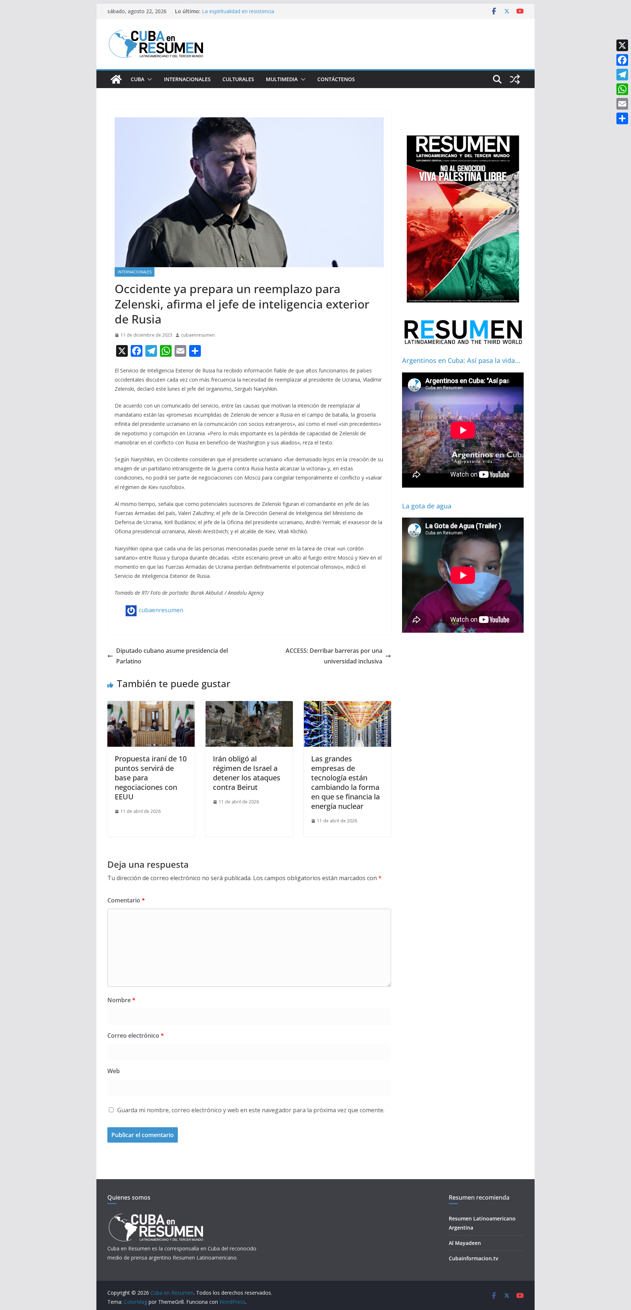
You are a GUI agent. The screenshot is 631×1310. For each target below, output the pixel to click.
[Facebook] (622, 60)
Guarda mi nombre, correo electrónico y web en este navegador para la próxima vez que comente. (251, 1110)
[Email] (622, 103)
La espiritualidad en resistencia (238, 11)
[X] (622, 45)
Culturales (238, 79)
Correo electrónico (135, 1035)
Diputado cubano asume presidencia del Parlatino (172, 656)
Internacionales (187, 79)
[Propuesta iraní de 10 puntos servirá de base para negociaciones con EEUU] (151, 706)
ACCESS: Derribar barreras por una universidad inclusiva (334, 656)
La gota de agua (426, 505)
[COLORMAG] (155, 1215)
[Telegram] (622, 74)
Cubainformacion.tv (473, 1258)
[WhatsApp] (622, 89)
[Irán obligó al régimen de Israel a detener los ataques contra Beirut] (249, 706)
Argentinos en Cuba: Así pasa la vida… (461, 360)
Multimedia (282, 79)
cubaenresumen (198, 335)
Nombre (121, 1000)
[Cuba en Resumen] (116, 79)
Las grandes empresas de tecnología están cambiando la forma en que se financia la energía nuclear (345, 782)
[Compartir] (622, 118)
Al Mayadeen (465, 1242)
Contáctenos (336, 79)
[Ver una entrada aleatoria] (515, 79)
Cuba (137, 79)
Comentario (126, 900)
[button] (148, 79)
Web (113, 1071)
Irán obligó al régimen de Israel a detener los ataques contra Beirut (246, 773)
